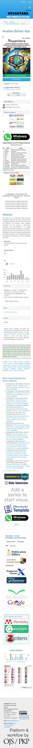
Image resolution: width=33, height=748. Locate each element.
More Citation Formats (11, 301)
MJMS (24, 367)
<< (3, 471)
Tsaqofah (10, 363)
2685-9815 (13, 546)
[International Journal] (16, 131)
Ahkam (16, 363)
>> (18, 471)
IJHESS (9, 367)
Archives (12, 22)
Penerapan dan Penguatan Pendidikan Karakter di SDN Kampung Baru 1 (17, 465)
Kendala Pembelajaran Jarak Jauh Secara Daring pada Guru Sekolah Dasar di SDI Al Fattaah (17, 416)
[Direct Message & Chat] (16, 518)
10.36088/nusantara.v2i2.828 (12, 89)
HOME (5, 361)
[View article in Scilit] (12, 123)
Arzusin (5, 363)
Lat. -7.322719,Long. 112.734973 (10, 725)
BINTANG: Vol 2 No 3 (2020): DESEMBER (17, 411)
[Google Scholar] (16, 603)
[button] (11, 95)
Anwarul (21, 361)
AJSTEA (20, 365)
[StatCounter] (16, 658)
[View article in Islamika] (12, 183)
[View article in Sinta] (20, 126)
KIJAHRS (21, 370)
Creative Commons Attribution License (16, 333)
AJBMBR (13, 369)
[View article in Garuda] (20, 115)
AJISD (4, 367)
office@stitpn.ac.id (13, 720)
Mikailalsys (27, 363)
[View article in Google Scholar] (12, 115)
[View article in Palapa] (20, 176)
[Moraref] (16, 594)
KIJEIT (16, 370)
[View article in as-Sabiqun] (20, 183)
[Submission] (16, 476)
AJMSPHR (5, 370)
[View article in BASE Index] (12, 119)
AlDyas (21, 363)
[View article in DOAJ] (12, 126)
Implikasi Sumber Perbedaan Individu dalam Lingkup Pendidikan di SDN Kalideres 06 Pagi (18, 426)
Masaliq (27, 361)
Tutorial (16, 524)
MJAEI (28, 367)
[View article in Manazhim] (12, 179)
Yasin (10, 361)
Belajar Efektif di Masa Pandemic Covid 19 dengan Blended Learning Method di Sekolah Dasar (18, 444)
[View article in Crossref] (20, 119)
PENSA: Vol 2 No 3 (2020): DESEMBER (17, 403)
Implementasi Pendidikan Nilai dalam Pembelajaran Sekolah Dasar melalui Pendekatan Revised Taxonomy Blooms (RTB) (17, 454)
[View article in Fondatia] (20, 179)
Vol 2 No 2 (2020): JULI (12, 24)
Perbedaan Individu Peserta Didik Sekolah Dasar (17, 386)
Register (23, 2)
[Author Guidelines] (16, 560)
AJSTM (20, 369)
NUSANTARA (23, 715)
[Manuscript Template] (16, 509)
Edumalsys (7, 365)
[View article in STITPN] (12, 176)
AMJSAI (6, 369)
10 (15, 471)
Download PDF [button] (16, 79)
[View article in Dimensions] (20, 123)
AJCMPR (26, 369)
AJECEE (27, 365)
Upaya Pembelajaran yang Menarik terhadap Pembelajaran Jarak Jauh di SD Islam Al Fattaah (17, 435)
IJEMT (14, 367)
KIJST (11, 370)
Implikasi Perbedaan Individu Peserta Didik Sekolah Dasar (16, 401)
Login (30, 2)
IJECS (19, 367)
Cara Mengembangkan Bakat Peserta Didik (17, 408)
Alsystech (14, 365)
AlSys (15, 361)
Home (5, 22)
